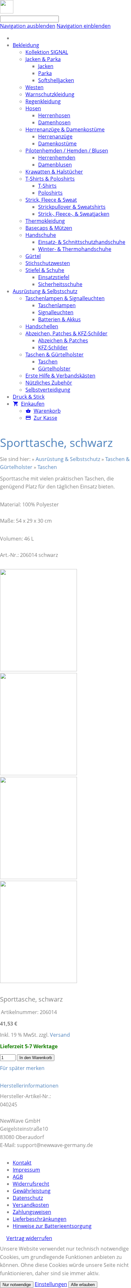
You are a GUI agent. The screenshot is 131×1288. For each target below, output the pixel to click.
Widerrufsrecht (31, 1183)
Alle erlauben (83, 1284)
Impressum (26, 1169)
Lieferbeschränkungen (39, 1218)
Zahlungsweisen (32, 1211)
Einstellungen (51, 1284)
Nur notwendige (17, 1284)
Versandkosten (31, 1204)
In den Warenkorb (35, 1057)
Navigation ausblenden (27, 25)
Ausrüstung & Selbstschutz (68, 459)
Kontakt (22, 1162)
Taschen (47, 467)
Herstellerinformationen (29, 1085)
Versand (60, 1034)
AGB (18, 1176)
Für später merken (22, 1068)
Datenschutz (28, 1197)
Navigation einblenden (84, 25)
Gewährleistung (32, 1190)
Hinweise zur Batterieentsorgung (52, 1225)
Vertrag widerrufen (29, 1238)
